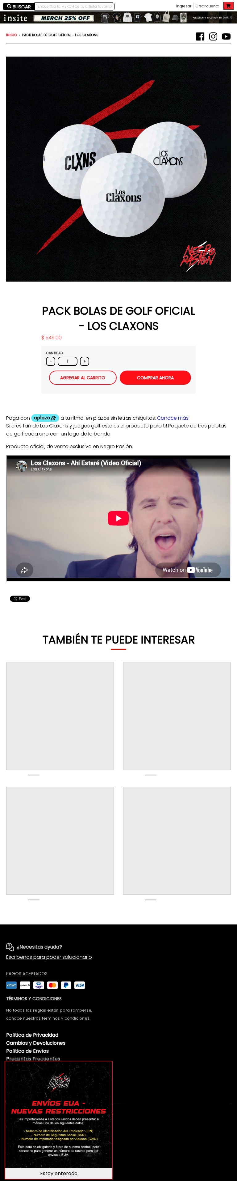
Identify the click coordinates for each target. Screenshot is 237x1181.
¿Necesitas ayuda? (39, 946)
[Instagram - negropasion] (213, 36)
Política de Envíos (27, 1051)
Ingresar (183, 6)
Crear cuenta (207, 6)
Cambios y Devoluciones (35, 1043)
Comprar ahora (155, 378)
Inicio (11, 34)
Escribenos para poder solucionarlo (49, 957)
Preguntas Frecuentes (33, 1058)
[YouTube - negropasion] (226, 36)
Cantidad (54, 352)
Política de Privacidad (32, 1035)
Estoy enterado (58, 1173)
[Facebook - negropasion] (200, 36)
